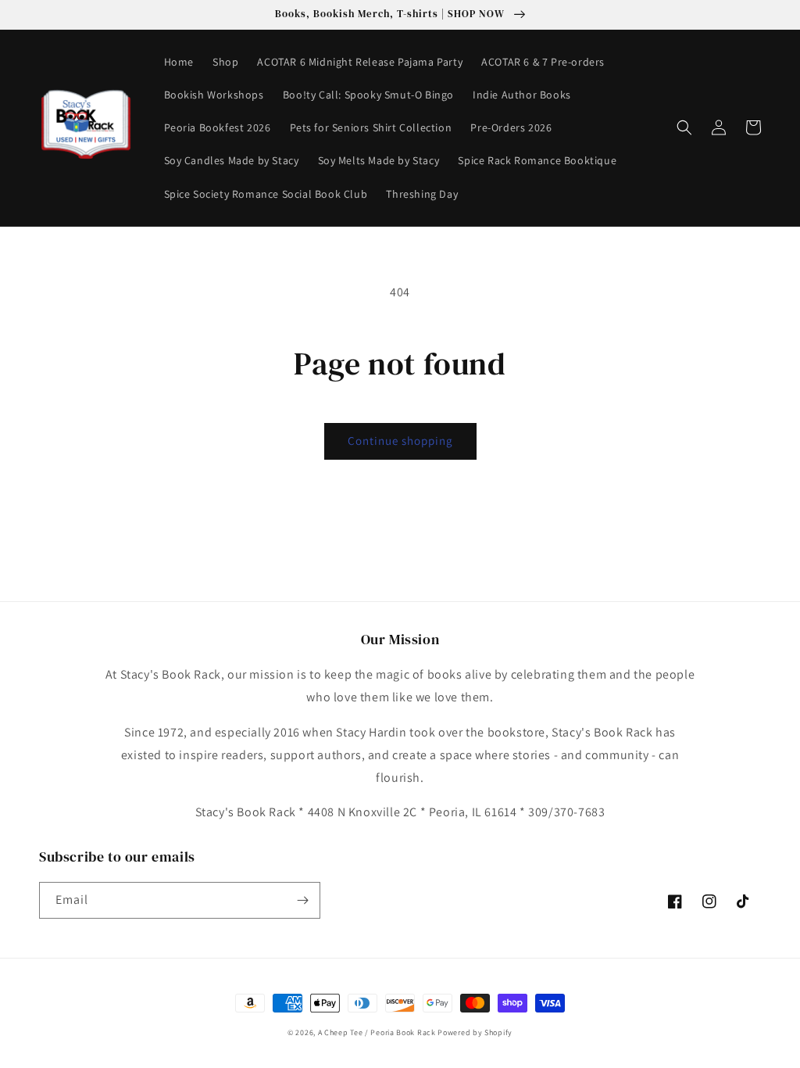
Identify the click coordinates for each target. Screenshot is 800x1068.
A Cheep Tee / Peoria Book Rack (378, 1032)
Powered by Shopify (475, 1032)
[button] (684, 127)
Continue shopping (400, 440)
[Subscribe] (302, 900)
